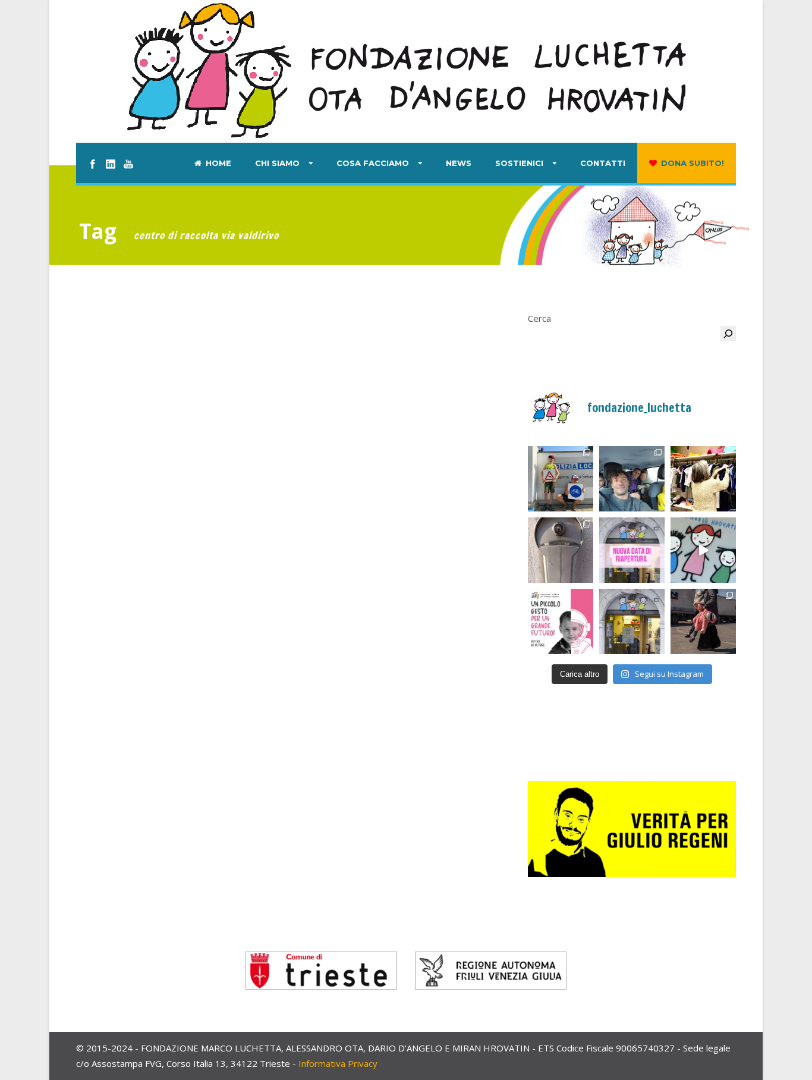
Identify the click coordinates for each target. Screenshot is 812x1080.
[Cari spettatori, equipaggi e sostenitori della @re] (560, 621)
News (458, 163)
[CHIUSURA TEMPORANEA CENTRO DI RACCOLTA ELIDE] (632, 621)
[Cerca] (728, 333)
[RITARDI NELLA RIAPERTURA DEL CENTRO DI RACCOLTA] (632, 550)
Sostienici (519, 163)
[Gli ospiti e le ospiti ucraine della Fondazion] (560, 478)
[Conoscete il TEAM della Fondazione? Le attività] (632, 478)
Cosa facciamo (372, 163)
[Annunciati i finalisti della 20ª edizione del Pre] (703, 621)
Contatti (602, 163)
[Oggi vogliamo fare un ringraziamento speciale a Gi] (703, 550)
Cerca (539, 318)
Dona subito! (692, 163)
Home (218, 163)
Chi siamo (277, 163)
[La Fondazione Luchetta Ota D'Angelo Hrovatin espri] (560, 550)
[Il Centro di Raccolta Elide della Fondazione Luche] (703, 478)
